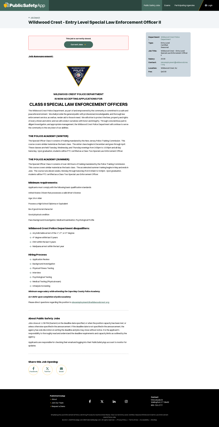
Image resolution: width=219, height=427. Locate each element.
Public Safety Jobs (152, 5)
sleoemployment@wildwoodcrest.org (174, 63)
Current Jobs (77, 44)
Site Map (154, 420)
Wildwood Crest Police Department (170, 38)
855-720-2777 (157, 405)
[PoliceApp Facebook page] (90, 401)
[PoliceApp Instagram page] (126, 401)
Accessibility (144, 420)
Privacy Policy (122, 420)
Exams (167, 5)
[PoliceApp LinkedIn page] (114, 401)
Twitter (47, 371)
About (54, 399)
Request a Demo (58, 406)
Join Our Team (57, 403)
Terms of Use (133, 420)
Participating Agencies (185, 5)
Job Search (35, 17)
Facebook (33, 371)
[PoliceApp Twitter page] (102, 401)
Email (61, 371)
